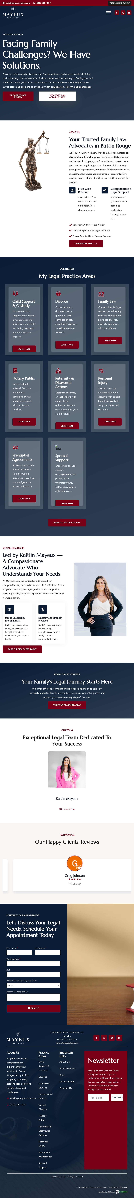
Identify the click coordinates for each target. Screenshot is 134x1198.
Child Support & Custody (43, 1069)
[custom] (119, 1041)
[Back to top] (127, 1191)
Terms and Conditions (98, 1191)
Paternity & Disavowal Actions (44, 1134)
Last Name (40, 952)
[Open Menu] (108, 13)
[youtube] (129, 12)
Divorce (42, 1080)
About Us (64, 1065)
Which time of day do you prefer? (21, 984)
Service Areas (66, 1085)
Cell (8, 974)
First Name (12, 952)
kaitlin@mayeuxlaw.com (67, 1046)
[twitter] (123, 12)
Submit (35, 1012)
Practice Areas (67, 1072)
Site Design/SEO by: (107, 1196)
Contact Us (65, 1091)
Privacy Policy (83, 1191)
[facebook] (117, 12)
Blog (61, 1078)
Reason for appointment (17, 995)
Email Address (13, 963)
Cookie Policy (113, 1191)
